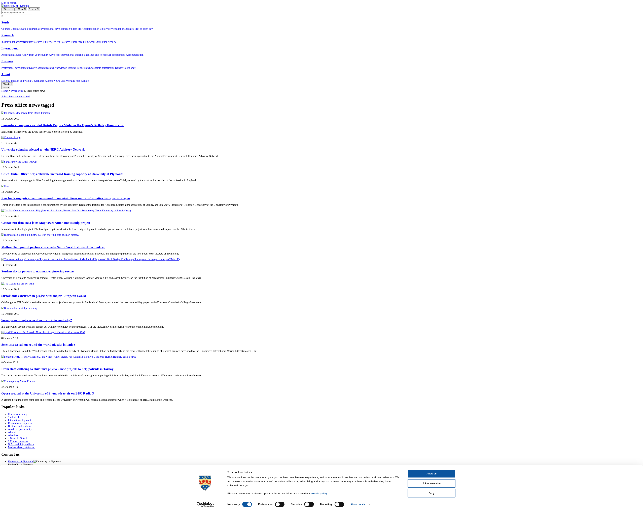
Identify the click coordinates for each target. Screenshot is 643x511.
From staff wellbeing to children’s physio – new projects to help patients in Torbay (57, 369)
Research (7, 35)
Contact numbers (18, 441)
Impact (15, 41)
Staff (6, 87)
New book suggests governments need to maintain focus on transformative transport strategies (65, 198)
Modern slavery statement (21, 447)
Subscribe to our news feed (15, 96)
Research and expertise (20, 423)
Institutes (6, 41)
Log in (34, 9)
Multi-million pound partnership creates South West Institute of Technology (53, 247)
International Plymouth (20, 420)
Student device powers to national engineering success (38, 271)
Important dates (125, 28)
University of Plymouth (20, 461)
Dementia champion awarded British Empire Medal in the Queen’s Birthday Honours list (62, 125)
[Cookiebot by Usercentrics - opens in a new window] (205, 504)
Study (5, 22)
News (57, 80)
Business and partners (19, 426)
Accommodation (90, 28)
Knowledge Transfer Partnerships (72, 67)
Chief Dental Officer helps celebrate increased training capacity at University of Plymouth (62, 174)
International (10, 48)
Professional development (54, 28)
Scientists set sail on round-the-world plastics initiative (38, 344)
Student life (75, 28)
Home (4, 90)
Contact (85, 80)
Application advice (11, 54)
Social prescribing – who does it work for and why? (36, 320)
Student (7, 84)
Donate (119, 67)
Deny (431, 493)
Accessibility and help (21, 444)
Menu (21, 9)
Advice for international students (66, 54)
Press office (17, 90)
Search (8, 9)
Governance (37, 80)
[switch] (279, 504)
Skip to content (9, 2)
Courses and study (17, 414)
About (5, 74)
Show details (358, 504)
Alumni (49, 80)
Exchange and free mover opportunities (104, 54)
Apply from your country (35, 54)
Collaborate (129, 67)
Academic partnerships (102, 67)
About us (13, 435)
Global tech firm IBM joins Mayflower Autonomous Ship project (45, 222)
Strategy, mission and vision (16, 80)
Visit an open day (143, 28)
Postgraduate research (30, 41)
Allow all (431, 473)
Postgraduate (34, 28)
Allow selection (432, 483)
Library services (108, 28)
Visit (62, 80)
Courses (5, 28)
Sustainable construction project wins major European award (43, 296)
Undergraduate (18, 28)
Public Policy (109, 41)
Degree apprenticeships (41, 67)
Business (7, 61)
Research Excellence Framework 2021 (80, 41)
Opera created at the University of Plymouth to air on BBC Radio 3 (47, 393)
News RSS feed (17, 438)
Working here (73, 80)
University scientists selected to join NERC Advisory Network (43, 149)
